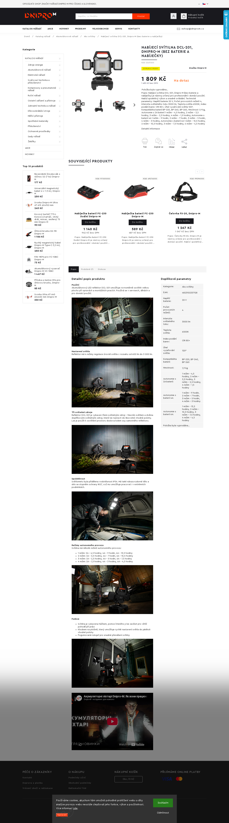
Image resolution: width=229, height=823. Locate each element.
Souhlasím (163, 803)
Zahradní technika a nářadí (42, 106)
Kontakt (27, 778)
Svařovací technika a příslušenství (39, 81)
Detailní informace (150, 129)
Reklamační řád (77, 788)
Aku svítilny (188, 287)
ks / (128, 779)
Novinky (29, 154)
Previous (197, 172)
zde (75, 808)
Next (202, 172)
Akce (27, 148)
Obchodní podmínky (80, 783)
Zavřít (196, 153)
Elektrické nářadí (36, 75)
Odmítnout (163, 813)
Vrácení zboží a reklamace (38, 788)
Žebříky (32, 141)
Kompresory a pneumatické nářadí (42, 89)
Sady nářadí (34, 136)
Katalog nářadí (34, 58)
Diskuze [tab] (102, 269)
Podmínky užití (77, 778)
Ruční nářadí (34, 96)
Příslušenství (34, 126)
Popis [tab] (73, 269)
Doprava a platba (33, 783)
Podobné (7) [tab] (87, 269)
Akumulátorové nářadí (39, 70)
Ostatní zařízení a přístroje (41, 101)
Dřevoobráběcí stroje (39, 111)
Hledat (141, 16)
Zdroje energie (35, 65)
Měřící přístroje (35, 116)
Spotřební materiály (38, 121)
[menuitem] (33, 29)
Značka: (197, 68)
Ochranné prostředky (39, 131)
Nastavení (62, 815)
